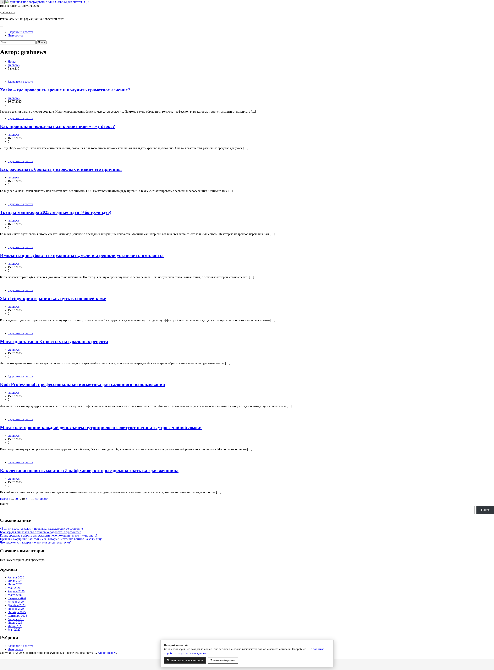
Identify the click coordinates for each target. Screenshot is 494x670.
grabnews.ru (7, 12)
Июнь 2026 (15, 584)
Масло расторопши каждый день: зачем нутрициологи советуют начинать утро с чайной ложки (101, 427)
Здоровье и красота (20, 32)
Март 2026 (15, 594)
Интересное (15, 35)
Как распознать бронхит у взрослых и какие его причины (61, 169)
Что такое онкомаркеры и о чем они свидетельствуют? (36, 542)
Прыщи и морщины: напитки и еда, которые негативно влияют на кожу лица (51, 539)
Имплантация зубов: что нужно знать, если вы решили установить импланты (82, 255)
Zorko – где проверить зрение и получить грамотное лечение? (65, 89)
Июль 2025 (15, 622)
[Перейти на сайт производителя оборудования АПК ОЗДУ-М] (48, 1)
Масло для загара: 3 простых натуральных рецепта (54, 341)
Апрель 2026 (16, 591)
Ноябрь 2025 (16, 608)
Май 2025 (14, 629)
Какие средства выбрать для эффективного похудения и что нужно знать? (48, 535)
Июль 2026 (15, 581)
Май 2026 (14, 587)
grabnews (13, 98)
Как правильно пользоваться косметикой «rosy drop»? (57, 126)
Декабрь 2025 (16, 605)
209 (17, 498)
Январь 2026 (16, 601)
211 (27, 498)
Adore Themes (107, 652)
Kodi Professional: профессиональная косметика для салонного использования (82, 384)
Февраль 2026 (17, 598)
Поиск (4, 503)
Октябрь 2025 (17, 612)
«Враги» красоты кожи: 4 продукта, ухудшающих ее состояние (41, 528)
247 (37, 498)
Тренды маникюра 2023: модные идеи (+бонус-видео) (55, 212)
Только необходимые (223, 660)
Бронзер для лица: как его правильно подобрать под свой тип (40, 532)
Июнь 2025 (15, 626)
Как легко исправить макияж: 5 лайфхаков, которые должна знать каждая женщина (89, 470)
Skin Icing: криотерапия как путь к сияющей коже (53, 298)
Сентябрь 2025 (17, 615)
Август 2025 (16, 619)
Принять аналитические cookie (185, 660)
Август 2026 (16, 577)
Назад (4, 498)
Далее (44, 498)
